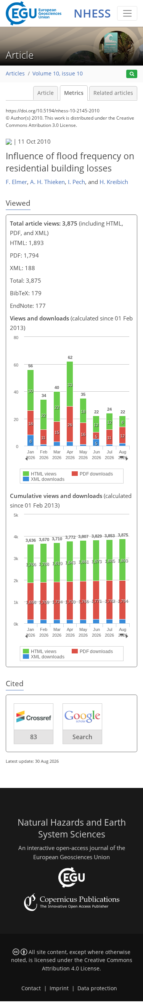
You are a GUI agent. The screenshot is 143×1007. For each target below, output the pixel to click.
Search (82, 737)
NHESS (92, 13)
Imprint (59, 988)
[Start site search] (131, 74)
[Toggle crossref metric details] (33, 716)
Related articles (113, 93)
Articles (15, 73)
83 (33, 737)
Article (45, 93)
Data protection (97, 988)
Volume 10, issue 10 (57, 73)
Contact (31, 988)
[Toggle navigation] (127, 13)
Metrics (74, 93)
